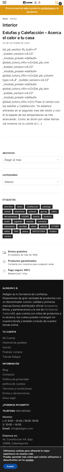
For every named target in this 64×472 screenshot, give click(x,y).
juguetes (18, 221)
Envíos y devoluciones (16, 393)
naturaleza (9, 226)
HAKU (54, 211)
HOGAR (25, 216)
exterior (32, 211)
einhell (7, 211)
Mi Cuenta (9, 338)
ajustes (29, 460)
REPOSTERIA (38, 231)
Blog (5, 369)
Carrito (7, 347)
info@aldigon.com (22, 428)
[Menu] (8, 2)
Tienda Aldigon (12, 356)
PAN (16, 231)
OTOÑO (55, 226)
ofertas (43, 226)
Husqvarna (50, 305)
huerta (36, 216)
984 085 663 (23, 410)
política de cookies (14, 383)
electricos (19, 211)
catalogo (46, 206)
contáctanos (47, 8)
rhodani (53, 231)
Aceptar (10, 466)
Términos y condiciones (17, 388)
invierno (48, 216)
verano (7, 236)
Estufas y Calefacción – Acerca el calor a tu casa (32, 35)
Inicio (5, 18)
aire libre (8, 206)
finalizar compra (12, 352)
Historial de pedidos (15, 342)
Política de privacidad (16, 379)
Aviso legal (9, 398)
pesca (25, 231)
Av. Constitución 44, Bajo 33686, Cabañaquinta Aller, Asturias (18, 443)
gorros (44, 211)
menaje (30, 221)
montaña (42, 221)
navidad (23, 226)
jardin (7, 221)
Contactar (9, 374)
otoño (7, 231)
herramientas (10, 216)
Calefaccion (32, 206)
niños (33, 226)
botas (19, 206)
